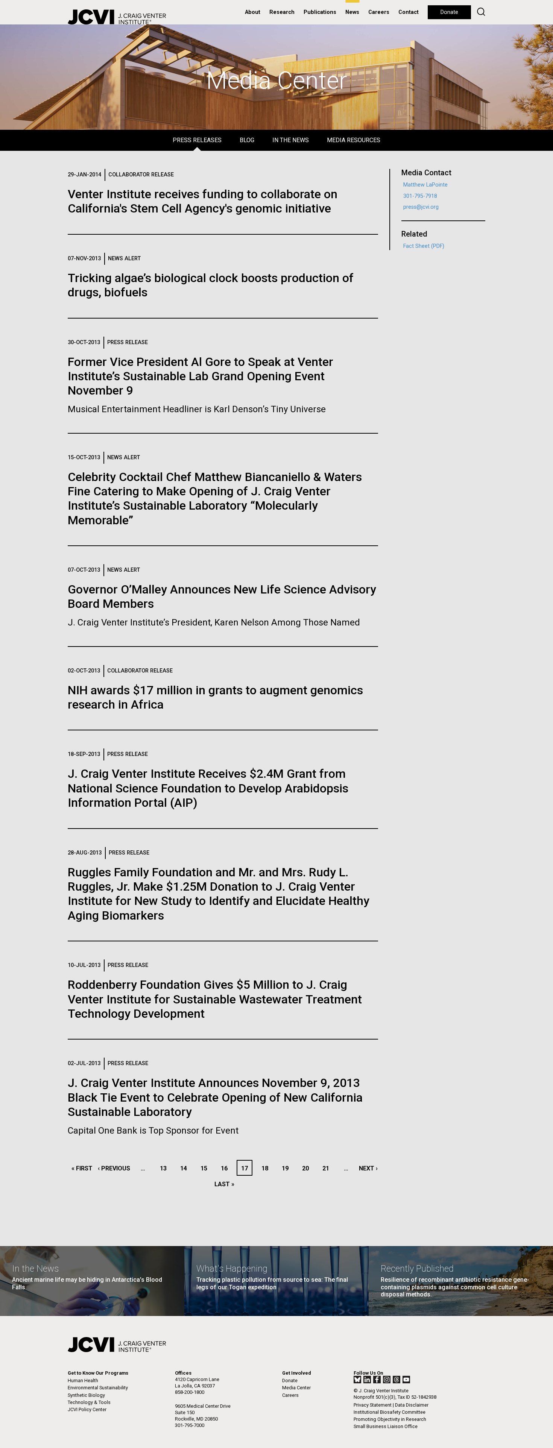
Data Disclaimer (411, 1405)
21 (327, 1168)
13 (165, 1168)
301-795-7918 (420, 196)
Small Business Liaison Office (386, 1426)
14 (185, 1168)
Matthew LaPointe (425, 185)
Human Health (83, 1380)
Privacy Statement (373, 1405)
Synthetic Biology (86, 1395)
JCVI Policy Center (87, 1409)
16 (226, 1168)
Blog (247, 140)
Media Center (296, 1387)
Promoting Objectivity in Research (390, 1419)
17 (246, 1168)
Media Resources (353, 140)
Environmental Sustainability (98, 1387)
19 (287, 1168)
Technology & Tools (89, 1402)
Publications (320, 12)
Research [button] (282, 12)
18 (266, 1168)
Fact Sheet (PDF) (423, 246)
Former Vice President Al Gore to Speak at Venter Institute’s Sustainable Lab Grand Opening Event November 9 (200, 376)
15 (206, 1168)
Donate (449, 12)
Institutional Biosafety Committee (389, 1412)
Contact (408, 12)
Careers (378, 12)
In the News (290, 140)
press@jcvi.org (421, 207)
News (352, 12)
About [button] (252, 12)
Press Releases (197, 140)
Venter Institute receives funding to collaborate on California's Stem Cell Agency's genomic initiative (202, 201)
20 (307, 1168)
